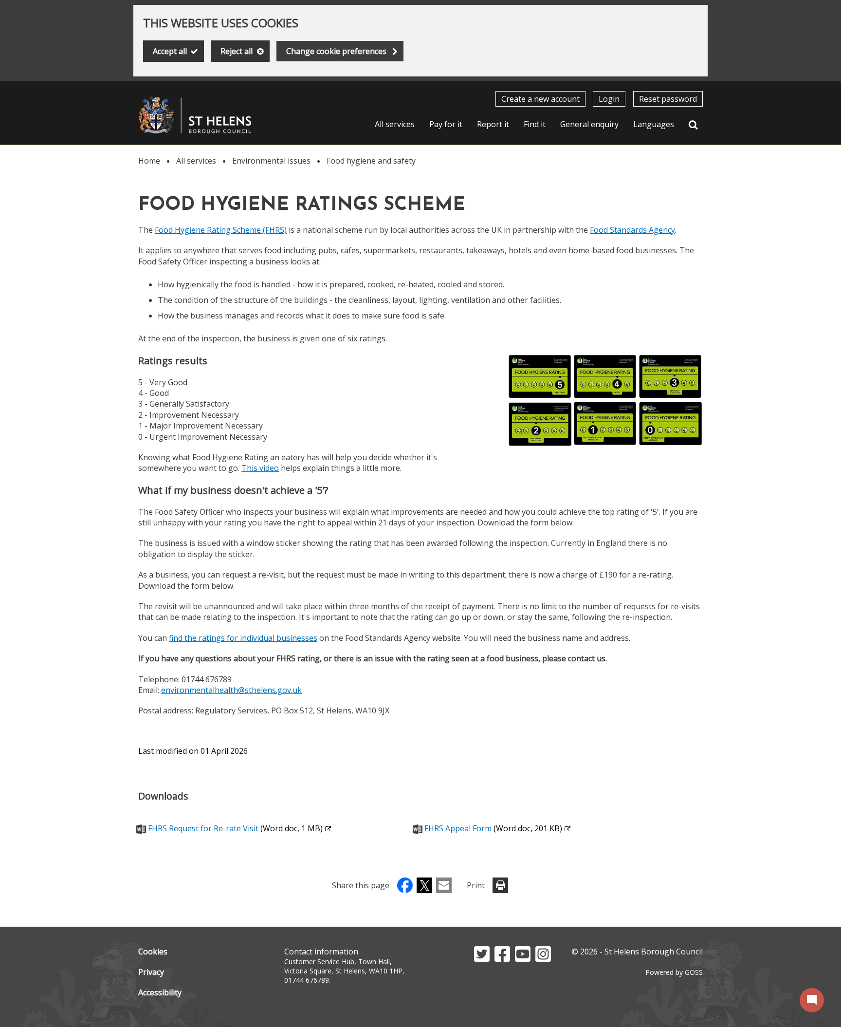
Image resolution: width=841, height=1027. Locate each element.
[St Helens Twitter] (482, 958)
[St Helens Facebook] (502, 958)
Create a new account (540, 98)
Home (149, 160)
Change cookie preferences (336, 51)
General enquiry (589, 124)
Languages (653, 124)
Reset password (668, 98)
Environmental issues (271, 160)
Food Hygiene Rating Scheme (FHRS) (221, 229)
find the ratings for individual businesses (243, 638)
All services (395, 124)
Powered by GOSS (674, 972)
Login (609, 98)
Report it (493, 124)
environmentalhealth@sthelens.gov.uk (231, 690)
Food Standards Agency (632, 229)
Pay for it (445, 124)
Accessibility (160, 992)
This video (260, 468)
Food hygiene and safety (371, 160)
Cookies (152, 951)
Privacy (151, 972)
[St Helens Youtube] (522, 958)
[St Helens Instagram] (543, 958)
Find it (535, 124)
